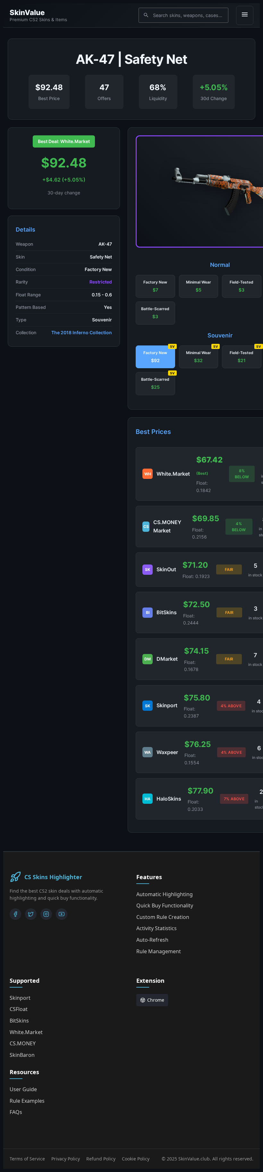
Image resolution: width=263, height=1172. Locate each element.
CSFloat (19, 1009)
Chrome (155, 1000)
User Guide (23, 1089)
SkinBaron (22, 1054)
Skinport (20, 997)
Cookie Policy (135, 1159)
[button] (155, 286)
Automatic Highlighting (164, 894)
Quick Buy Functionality (164, 905)
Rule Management (158, 951)
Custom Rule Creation (162, 917)
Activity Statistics (156, 928)
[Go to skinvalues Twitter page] (31, 914)
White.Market (26, 1032)
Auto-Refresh (152, 939)
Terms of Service (27, 1159)
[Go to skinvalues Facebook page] (15, 914)
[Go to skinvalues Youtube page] (61, 914)
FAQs (16, 1112)
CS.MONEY (23, 1043)
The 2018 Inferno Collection (81, 332)
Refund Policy (100, 1159)
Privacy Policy (65, 1159)
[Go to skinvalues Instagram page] (46, 914)
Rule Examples (27, 1100)
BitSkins (19, 1020)
